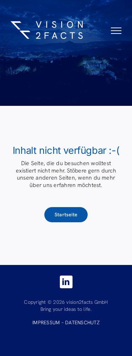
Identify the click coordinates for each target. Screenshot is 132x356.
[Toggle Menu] (116, 31)
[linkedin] (66, 282)
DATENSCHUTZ (82, 322)
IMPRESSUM (46, 322)
